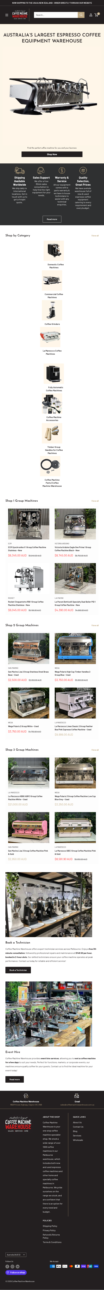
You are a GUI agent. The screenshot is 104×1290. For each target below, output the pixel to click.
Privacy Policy (49, 1230)
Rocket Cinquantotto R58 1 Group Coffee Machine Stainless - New (25, 603)
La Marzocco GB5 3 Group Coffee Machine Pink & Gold (75, 852)
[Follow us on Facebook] (7, 1266)
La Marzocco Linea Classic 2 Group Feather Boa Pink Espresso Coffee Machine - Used (74, 728)
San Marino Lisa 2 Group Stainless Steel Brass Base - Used (28, 673)
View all (95, 235)
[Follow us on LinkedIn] (18, 1266)
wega (57, 668)
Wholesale (78, 1140)
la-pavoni (59, 598)
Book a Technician (18, 970)
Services (77, 1135)
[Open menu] (6, 15)
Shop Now (52, 154)
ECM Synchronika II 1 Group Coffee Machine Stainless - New (27, 549)
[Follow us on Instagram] (12, 1266)
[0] (96, 15)
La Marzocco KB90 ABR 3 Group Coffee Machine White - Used (25, 798)
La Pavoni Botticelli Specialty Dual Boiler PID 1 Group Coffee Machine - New (75, 603)
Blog (75, 1131)
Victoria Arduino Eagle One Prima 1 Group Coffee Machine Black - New (73, 549)
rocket (11, 598)
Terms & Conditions (52, 1242)
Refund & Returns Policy (51, 1236)
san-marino (13, 668)
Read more (52, 219)
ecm (10, 543)
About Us (77, 1122)
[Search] (81, 15)
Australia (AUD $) (13, 1255)
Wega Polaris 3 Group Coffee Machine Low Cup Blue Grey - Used (75, 798)
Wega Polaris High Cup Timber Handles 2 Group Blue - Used (72, 673)
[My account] (91, 14)
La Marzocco (60, 722)
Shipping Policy (50, 1226)
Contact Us (78, 1126)
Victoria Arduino (62, 543)
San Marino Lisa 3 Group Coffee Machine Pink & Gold (28, 852)
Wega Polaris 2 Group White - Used (23, 726)
